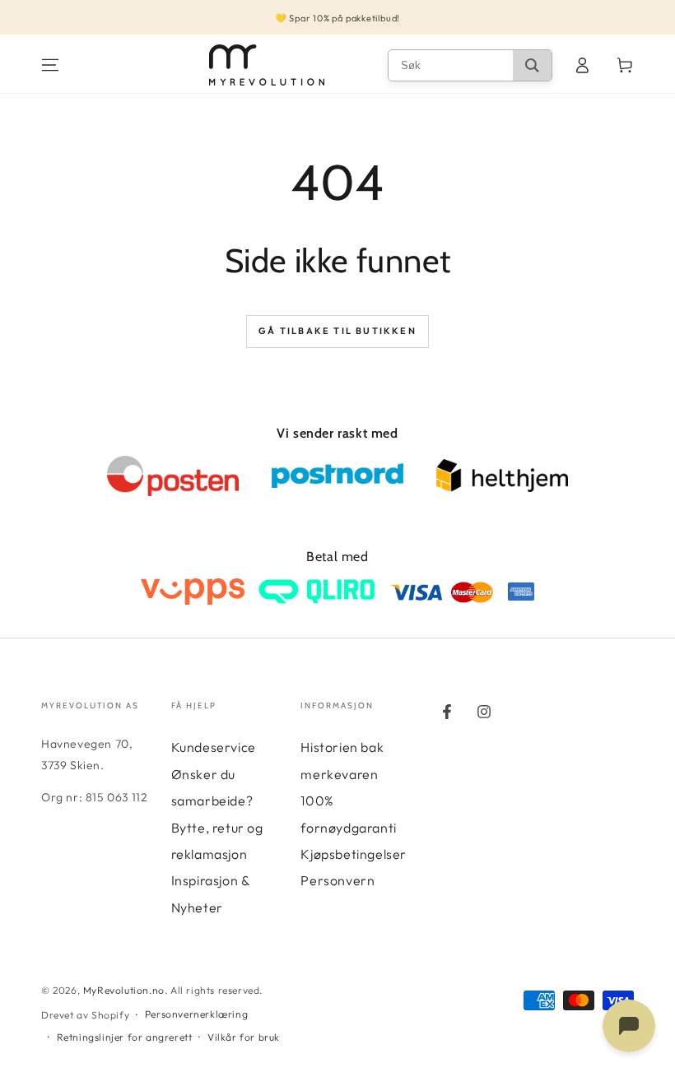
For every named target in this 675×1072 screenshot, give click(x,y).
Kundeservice (213, 747)
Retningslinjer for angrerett (125, 1037)
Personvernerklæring (196, 1014)
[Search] (532, 65)
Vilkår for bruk (243, 1037)
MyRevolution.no (124, 990)
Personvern (337, 880)
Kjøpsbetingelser (353, 854)
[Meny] (50, 65)
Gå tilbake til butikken (337, 330)
